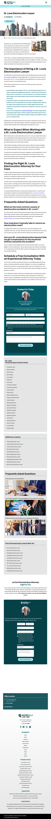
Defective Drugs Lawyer (25, 779)
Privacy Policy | (18, 815)
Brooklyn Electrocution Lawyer (13, 456)
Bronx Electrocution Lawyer (13, 449)
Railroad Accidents (11, 413)
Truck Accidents (10, 425)
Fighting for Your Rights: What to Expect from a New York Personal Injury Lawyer (25, 808)
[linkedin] (23, 727)
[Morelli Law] (9, 2)
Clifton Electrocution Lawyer (13, 451)
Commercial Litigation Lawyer (25, 777)
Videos (25, 756)
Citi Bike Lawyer (25, 785)
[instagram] (30, 727)
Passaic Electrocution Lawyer (13, 441)
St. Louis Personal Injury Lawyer (13, 38)
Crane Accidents (10, 390)
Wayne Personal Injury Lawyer (13, 560)
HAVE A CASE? (9, 21)
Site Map (24, 815)
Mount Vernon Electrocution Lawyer (14, 464)
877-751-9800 (26, 6)
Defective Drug (10, 392)
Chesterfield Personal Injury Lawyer (14, 570)
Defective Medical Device (12, 395)
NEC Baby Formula (25, 781)
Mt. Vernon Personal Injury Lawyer (14, 563)
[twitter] (27, 727)
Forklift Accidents (10, 400)
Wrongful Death (10, 428)
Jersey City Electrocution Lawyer (14, 446)
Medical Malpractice (11, 402)
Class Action (9, 382)
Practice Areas (25, 743)
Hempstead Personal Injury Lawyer (14, 558)
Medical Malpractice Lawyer (25, 770)
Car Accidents (10, 377)
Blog (25, 754)
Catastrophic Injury (11, 367)
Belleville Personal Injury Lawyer (14, 568)
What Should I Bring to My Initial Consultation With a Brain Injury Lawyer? (25, 793)
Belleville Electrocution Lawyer (13, 462)
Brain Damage (10, 372)
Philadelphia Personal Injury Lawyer (15, 555)
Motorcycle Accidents (11, 405)
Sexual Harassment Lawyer (26, 783)
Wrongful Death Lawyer (25, 768)
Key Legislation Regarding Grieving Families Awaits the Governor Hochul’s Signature (25, 804)
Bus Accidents (10, 374)
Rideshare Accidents (11, 415)
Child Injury (9, 379)
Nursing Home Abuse (11, 407)
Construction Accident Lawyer (25, 766)
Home (25, 735)
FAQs (25, 749)
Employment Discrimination (13, 397)
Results (25, 745)
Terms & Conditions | (9, 815)
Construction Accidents (12, 387)
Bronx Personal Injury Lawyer (13, 548)
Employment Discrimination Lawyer (25, 775)
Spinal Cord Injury (11, 423)
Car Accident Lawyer (25, 762)
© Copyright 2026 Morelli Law (11, 817)
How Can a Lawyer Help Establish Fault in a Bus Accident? (25, 798)
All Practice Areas (25, 787)
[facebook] (20, 727)
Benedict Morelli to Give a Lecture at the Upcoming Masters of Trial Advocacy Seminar (25, 806)
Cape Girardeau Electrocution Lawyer (15, 444)
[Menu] (46, 2)
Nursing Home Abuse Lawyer (25, 772)
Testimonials (25, 747)
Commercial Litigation (12, 384)
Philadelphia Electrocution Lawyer (14, 459)
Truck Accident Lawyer (25, 764)
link (28, 309)
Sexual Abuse (10, 418)
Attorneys (25, 739)
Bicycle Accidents (10, 369)
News (25, 751)
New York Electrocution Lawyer (13, 454)
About (25, 737)
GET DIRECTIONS (8, 706)
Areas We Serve (25, 741)
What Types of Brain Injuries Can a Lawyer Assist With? (25, 796)
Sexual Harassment (11, 420)
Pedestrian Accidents (11, 410)
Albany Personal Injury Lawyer (13, 550)
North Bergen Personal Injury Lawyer (15, 553)
